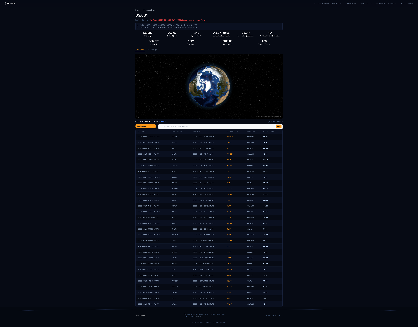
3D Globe (140, 50)
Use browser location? (145, 126)
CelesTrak (197, 316)
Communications (365, 3)
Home (137, 10)
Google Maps (152, 50)
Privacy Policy (271, 315)
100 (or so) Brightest (150, 10)
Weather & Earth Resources (344, 3)
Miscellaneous (407, 3)
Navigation (380, 3)
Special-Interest (321, 3)
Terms (280, 315)
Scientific (393, 3)
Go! (278, 126)
